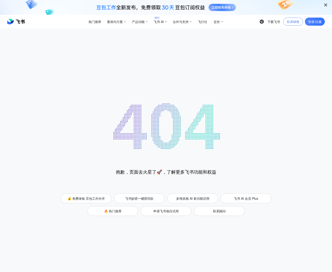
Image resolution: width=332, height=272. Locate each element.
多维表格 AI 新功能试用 (192, 198)
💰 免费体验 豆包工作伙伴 (86, 198)
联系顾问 (219, 211)
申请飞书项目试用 (166, 211)
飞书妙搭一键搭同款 (139, 198)
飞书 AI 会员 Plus (246, 198)
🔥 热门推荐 (113, 211)
